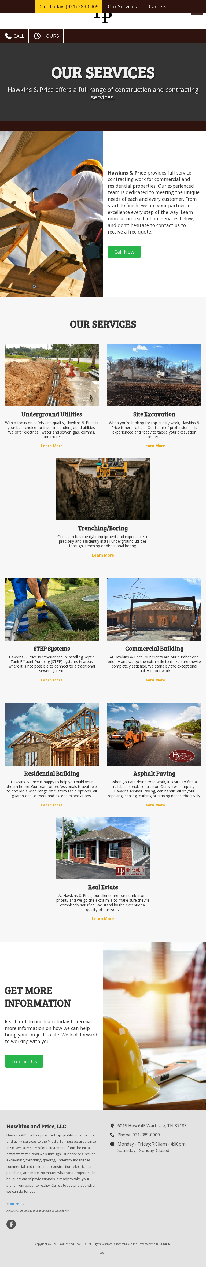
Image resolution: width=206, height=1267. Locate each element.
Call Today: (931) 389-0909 (68, 6)
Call (18, 36)
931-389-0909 (146, 1135)
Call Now (124, 252)
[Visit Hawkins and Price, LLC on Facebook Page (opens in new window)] (11, 1224)
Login (103, 1252)
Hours (50, 36)
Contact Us (24, 1061)
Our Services (122, 6)
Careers (158, 6)
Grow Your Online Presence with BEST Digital (142, 1244)
